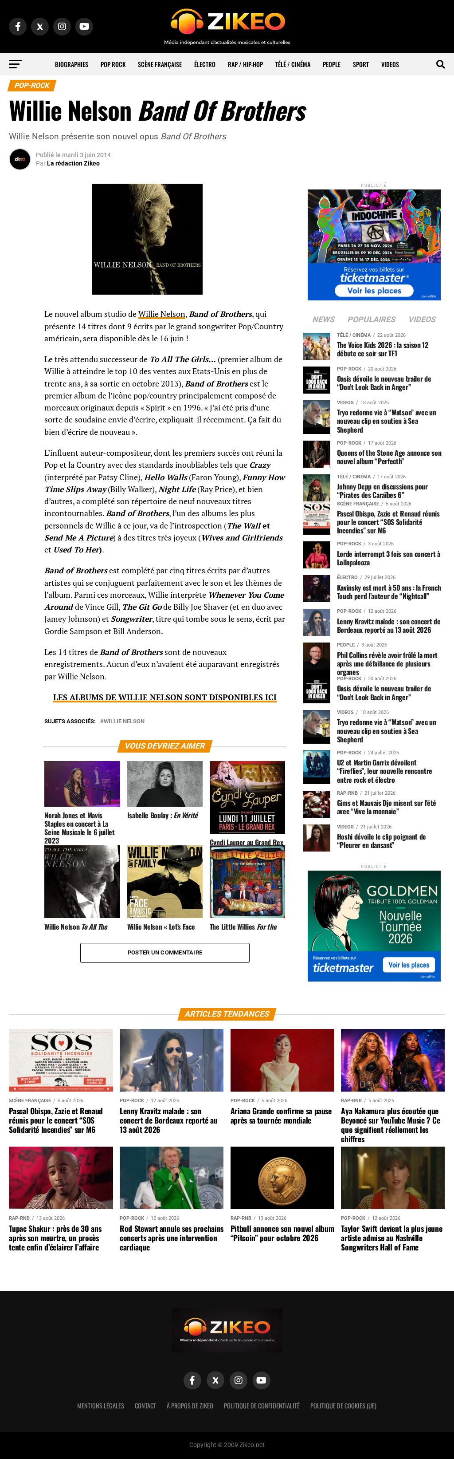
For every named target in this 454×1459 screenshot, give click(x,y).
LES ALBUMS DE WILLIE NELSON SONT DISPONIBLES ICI (165, 697)
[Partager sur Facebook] (20, 317)
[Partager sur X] (20, 359)
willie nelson (124, 722)
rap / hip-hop (245, 64)
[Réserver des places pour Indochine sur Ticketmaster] (374, 242)
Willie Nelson (161, 314)
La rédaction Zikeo (73, 163)
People (331, 64)
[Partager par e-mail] (20, 381)
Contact (145, 1405)
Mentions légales (100, 1405)
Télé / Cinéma (292, 64)
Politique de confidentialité (262, 1405)
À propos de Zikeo (190, 1405)
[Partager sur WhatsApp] (20, 338)
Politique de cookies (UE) (343, 1405)
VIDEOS (390, 64)
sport (361, 64)
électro (204, 64)
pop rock (113, 64)
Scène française (160, 64)
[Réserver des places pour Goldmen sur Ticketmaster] (374, 923)
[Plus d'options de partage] (20, 402)
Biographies (71, 64)
